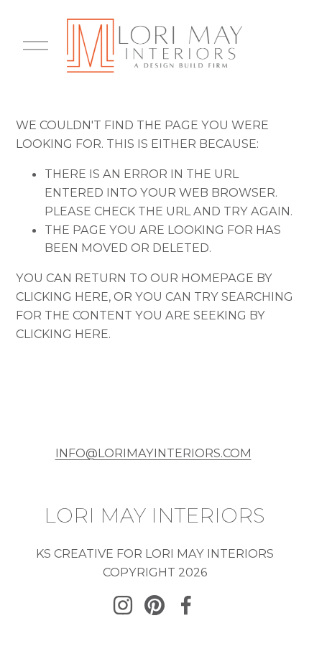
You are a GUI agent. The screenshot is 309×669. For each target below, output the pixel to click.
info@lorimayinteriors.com (153, 453)
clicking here (62, 296)
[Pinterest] (154, 605)
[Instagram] (123, 605)
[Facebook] (186, 605)
